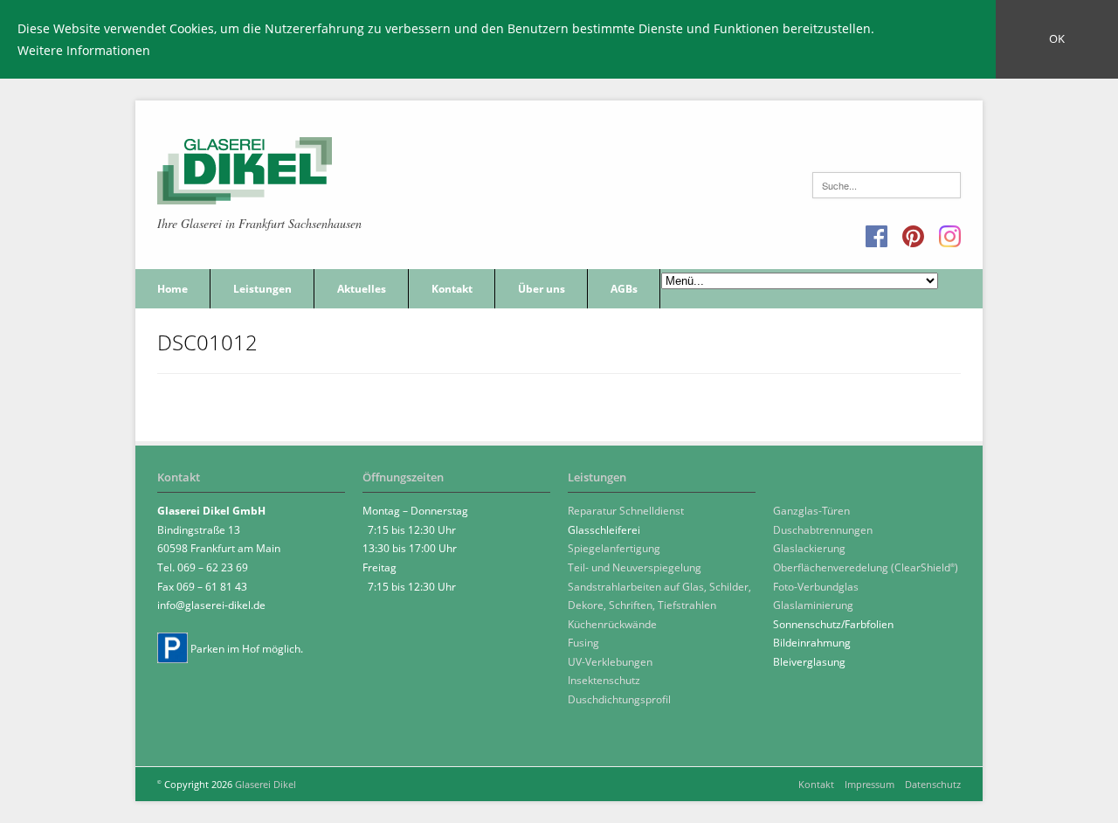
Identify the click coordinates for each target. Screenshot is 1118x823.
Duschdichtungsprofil (619, 699)
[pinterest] (913, 237)
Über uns (541, 288)
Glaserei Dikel (265, 784)
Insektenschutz (604, 680)
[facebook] (876, 237)
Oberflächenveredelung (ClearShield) (865, 567)
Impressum (869, 784)
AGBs (624, 288)
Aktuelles (361, 288)
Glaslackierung (809, 548)
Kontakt (452, 288)
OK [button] (1057, 38)
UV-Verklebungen (610, 661)
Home (172, 288)
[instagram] (950, 237)
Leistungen (262, 288)
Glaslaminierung (813, 605)
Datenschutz (933, 784)
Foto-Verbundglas (816, 586)
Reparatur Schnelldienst (626, 510)
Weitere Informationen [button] (83, 50)
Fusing (583, 642)
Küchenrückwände (612, 624)
